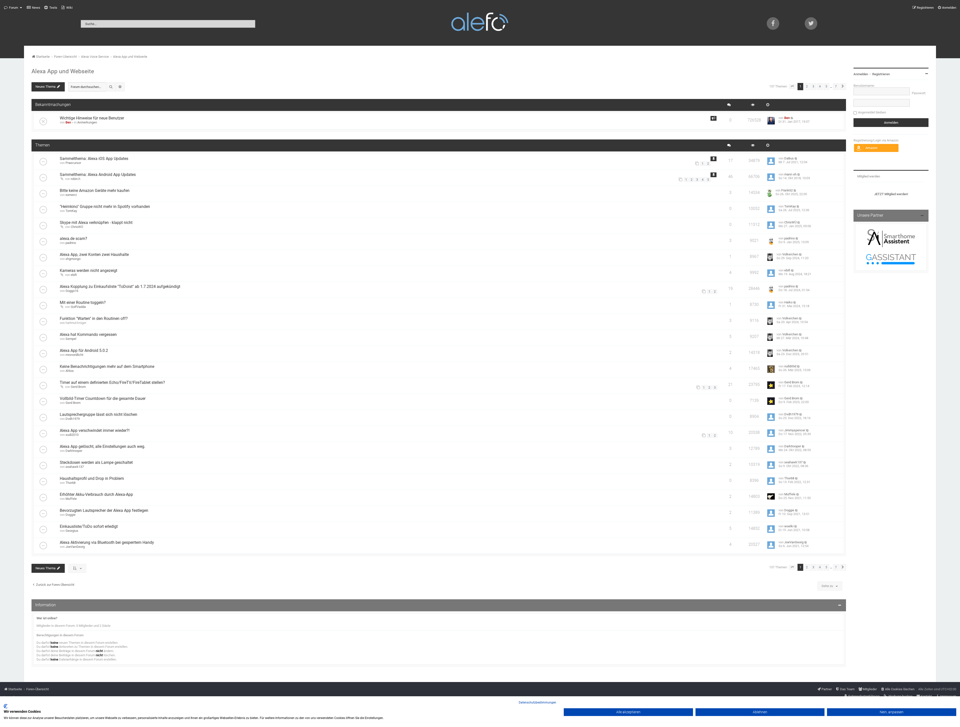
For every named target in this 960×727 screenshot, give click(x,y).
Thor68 (71, 483)
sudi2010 (72, 435)
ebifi (74, 275)
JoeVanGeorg (75, 547)
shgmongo (73, 259)
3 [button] (813, 86)
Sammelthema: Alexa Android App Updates (98, 174)
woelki (789, 526)
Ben (68, 122)
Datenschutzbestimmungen (537, 702)
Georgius (72, 531)
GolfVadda (78, 307)
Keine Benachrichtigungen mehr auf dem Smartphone (107, 366)
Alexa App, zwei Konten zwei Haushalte (94, 254)
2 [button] (807, 86)
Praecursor (73, 163)
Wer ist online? (46, 618)
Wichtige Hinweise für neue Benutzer (92, 118)
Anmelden (861, 74)
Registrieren (881, 74)
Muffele (71, 499)
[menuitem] (33, 7)
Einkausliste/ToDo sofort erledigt (89, 526)
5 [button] (826, 86)
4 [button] (820, 86)
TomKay (71, 211)
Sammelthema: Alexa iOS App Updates (94, 158)
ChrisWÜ (77, 227)
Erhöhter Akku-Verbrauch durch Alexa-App (96, 494)
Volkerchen (790, 254)
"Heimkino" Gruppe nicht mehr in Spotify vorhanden (105, 206)
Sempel (71, 339)
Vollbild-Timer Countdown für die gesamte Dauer (103, 398)
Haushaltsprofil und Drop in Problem (92, 478)
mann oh (790, 174)
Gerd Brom (78, 387)
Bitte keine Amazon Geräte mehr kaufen (95, 190)
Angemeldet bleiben (872, 112)
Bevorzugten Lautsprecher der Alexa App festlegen (104, 510)
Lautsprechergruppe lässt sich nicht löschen (98, 414)
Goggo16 (72, 291)
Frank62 (787, 190)
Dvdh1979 (73, 419)
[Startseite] (480, 22)
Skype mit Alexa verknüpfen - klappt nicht (96, 222)
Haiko (788, 302)
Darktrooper (74, 451)
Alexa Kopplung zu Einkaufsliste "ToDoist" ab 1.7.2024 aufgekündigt (120, 286)
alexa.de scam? (73, 238)
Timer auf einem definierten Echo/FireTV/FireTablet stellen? (112, 382)
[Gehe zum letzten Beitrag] (792, 118)
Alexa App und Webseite (63, 71)
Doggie (71, 515)
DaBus (789, 158)
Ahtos (70, 371)
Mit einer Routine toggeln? (83, 302)
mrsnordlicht (74, 355)
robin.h (75, 179)
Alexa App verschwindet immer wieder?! (95, 430)
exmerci (71, 195)
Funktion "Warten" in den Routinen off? (94, 318)
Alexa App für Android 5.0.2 (84, 350)
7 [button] (836, 86)
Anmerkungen (87, 122)
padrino (71, 243)
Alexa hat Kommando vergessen (88, 334)
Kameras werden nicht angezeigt (88, 270)
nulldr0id (790, 366)
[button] (792, 86)
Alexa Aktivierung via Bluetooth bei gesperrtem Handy (107, 542)
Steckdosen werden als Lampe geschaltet (96, 462)
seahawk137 (75, 467)
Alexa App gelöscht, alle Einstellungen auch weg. (102, 446)
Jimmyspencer (794, 430)
